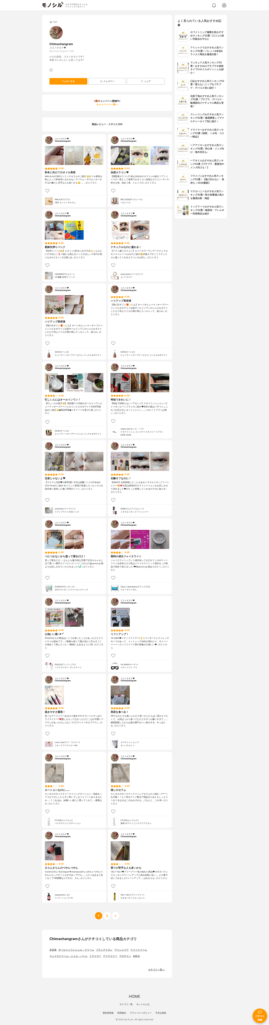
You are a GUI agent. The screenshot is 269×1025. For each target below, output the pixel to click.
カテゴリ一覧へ (156, 969)
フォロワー (108, 81)
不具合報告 (160, 1012)
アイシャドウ (121, 949)
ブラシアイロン (104, 949)
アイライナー (110, 956)
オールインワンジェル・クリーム (76, 949)
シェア (147, 81)
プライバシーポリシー (141, 1012)
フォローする (68, 81)
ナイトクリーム (138, 949)
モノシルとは (143, 1004)
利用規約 (121, 1012)
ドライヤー (95, 956)
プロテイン (125, 956)
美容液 (53, 949)
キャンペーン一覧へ (107, 104)
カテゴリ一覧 (126, 1004)
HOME (134, 996)
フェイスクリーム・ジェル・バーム (68, 956)
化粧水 (136, 956)
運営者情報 (108, 1012)
